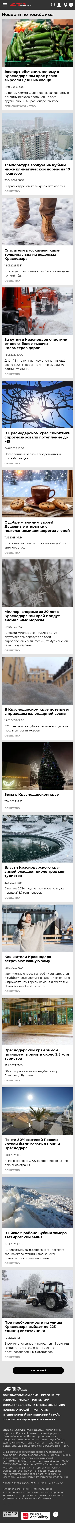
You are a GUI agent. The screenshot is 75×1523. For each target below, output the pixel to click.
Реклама (9, 1399)
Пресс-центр (50, 1395)
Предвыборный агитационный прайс (32, 1414)
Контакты (40, 1409)
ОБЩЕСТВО (12, 191)
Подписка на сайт (17, 1409)
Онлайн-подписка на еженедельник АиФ (34, 1405)
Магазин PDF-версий (34, 1399)
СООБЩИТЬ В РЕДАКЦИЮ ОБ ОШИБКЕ (29, 1419)
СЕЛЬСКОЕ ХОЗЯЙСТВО (20, 106)
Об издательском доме (20, 1395)
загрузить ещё (38, 1370)
